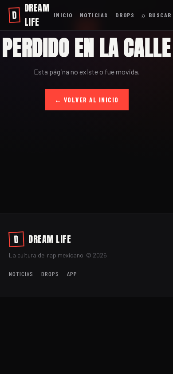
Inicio (63, 15)
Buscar (157, 15)
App (72, 273)
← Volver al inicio (87, 100)
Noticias (94, 15)
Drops (125, 15)
